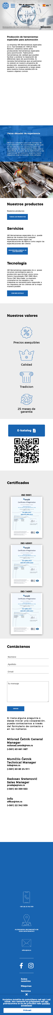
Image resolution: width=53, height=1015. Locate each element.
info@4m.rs (13, 765)
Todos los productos (17, 217)
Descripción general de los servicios (17, 251)
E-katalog (24, 430)
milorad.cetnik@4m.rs (20, 745)
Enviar (15, 708)
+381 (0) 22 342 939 (26, 906)
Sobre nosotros (26, 980)
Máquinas (26, 986)
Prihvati (27, 1010)
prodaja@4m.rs (16, 785)
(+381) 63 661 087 (17, 749)
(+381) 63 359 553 (17, 789)
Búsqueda (46, 27)
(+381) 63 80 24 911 (18, 769)
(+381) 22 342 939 (17, 805)
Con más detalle (17, 293)
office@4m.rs (14, 802)
